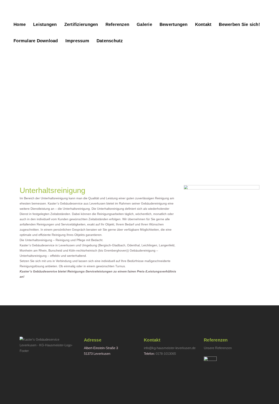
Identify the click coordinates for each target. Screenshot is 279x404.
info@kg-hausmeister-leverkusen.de (170, 348)
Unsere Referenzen (218, 348)
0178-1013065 (166, 353)
